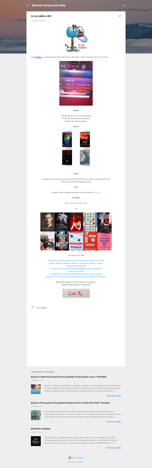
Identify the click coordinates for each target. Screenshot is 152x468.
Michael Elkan (80, 462)
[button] (119, 16)
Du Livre (97, 192)
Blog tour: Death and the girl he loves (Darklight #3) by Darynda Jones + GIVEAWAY (69, 377)
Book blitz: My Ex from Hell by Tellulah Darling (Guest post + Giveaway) (76, 274)
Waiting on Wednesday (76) (76, 266)
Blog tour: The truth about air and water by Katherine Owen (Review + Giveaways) (76, 277)
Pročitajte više (114, 396)
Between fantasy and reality (49, 5)
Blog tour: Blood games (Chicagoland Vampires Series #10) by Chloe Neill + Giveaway (70, 403)
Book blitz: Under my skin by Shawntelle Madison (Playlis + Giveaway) (76, 269)
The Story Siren (73, 57)
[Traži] (124, 6)
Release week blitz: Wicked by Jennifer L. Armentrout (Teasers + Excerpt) (76, 263)
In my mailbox (41, 308)
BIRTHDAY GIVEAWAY (41, 429)
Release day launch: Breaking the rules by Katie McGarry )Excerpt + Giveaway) (76, 261)
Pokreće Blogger (77, 458)
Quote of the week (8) (76, 271)
